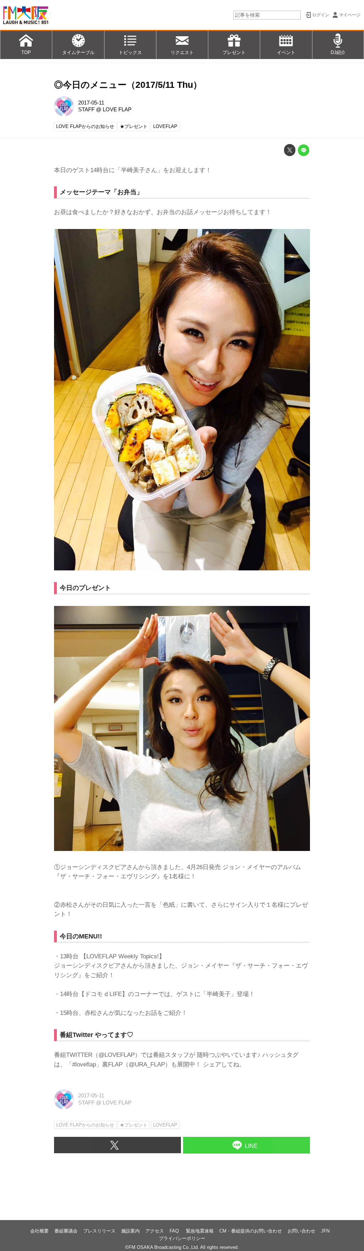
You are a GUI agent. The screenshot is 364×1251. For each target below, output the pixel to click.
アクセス (154, 1231)
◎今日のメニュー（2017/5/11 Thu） (128, 85)
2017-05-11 (91, 103)
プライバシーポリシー (182, 1238)
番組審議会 (65, 1231)
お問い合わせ (301, 1231)
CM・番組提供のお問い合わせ (250, 1231)
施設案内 (130, 1231)
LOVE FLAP (117, 109)
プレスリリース (99, 1231)
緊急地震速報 (200, 1231)
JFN (325, 1231)
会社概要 (39, 1231)
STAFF (86, 109)
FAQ (175, 1231)
